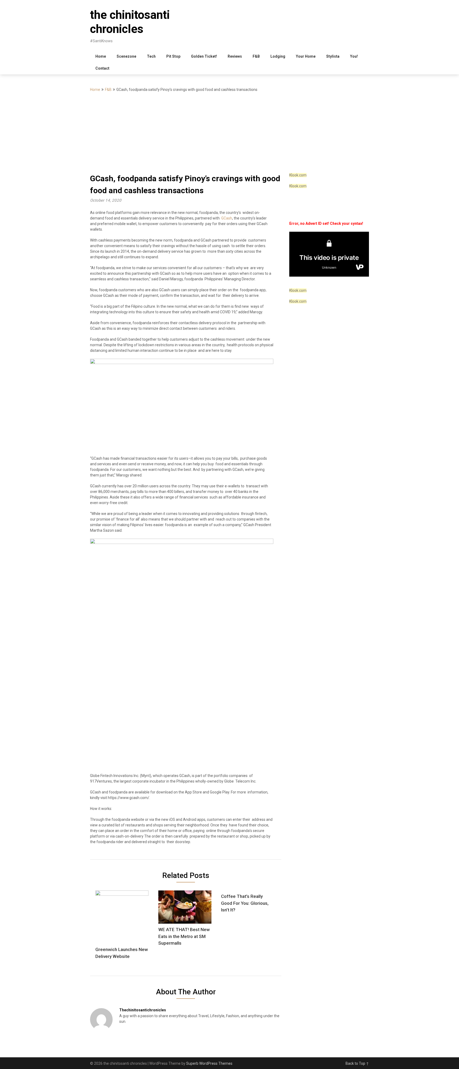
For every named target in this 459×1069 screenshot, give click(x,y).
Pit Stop (173, 56)
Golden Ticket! (204, 56)
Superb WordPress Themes (209, 1063)
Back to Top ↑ (357, 1063)
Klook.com (298, 175)
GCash (226, 218)
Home (100, 56)
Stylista (332, 56)
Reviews (235, 56)
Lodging (277, 56)
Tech (151, 56)
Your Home (306, 56)
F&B (256, 56)
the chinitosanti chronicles (130, 22)
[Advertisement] (229, 132)
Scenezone (126, 56)
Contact (102, 68)
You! (354, 56)
